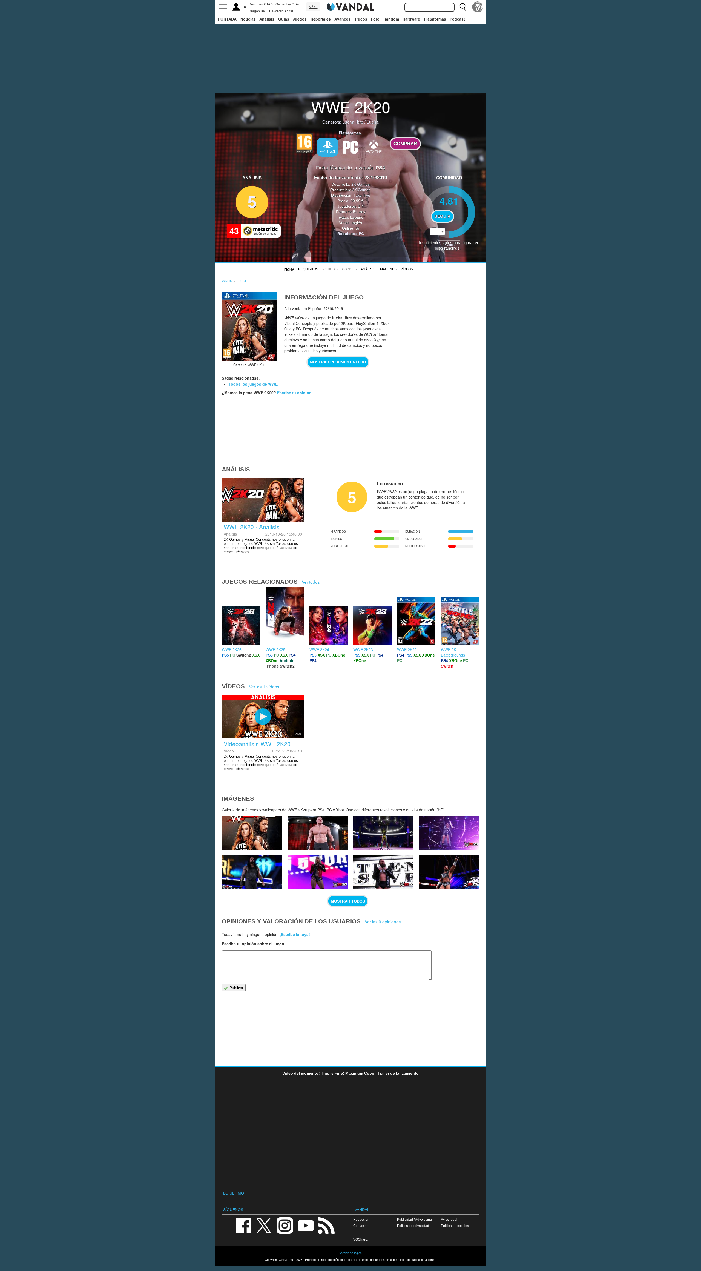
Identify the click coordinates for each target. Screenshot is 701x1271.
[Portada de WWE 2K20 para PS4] (249, 326)
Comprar (405, 143)
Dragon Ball (257, 11)
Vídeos (407, 269)
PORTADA (227, 19)
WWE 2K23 (363, 649)
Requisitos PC (350, 233)
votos (449, 244)
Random (391, 19)
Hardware (411, 19)
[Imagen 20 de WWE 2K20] (252, 872)
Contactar (360, 1225)
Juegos (300, 19)
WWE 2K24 (319, 649)
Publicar (235, 988)
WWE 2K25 (275, 649)
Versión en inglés (350, 1253)
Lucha (373, 122)
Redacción (361, 1219)
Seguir (442, 216)
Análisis (266, 19)
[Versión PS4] (327, 147)
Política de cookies (455, 1225)
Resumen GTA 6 (261, 4)
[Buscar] (463, 7)
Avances (342, 19)
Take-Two (362, 195)
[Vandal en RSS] (326, 1225)
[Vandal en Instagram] (285, 1225)
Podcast (457, 19)
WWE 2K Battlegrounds (453, 652)
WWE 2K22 (407, 649)
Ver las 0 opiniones (383, 921)
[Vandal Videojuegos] (350, 6)
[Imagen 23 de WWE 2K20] (318, 833)
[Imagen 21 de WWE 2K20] (449, 833)
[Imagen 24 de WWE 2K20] (252, 833)
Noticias (248, 19)
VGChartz (360, 1239)
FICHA (289, 270)
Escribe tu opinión (294, 392)
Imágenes (388, 269)
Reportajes (321, 19)
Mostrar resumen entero (338, 362)
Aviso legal (449, 1219)
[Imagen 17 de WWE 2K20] (449, 872)
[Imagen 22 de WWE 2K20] (383, 833)
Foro (375, 19)
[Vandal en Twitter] (264, 1225)
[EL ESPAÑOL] (477, 6)
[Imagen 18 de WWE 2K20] (383, 872)
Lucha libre (352, 122)
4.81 (449, 201)
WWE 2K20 (350, 107)
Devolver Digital (281, 11)
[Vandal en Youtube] (305, 1225)
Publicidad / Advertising (414, 1219)
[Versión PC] (350, 146)
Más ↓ (313, 7)
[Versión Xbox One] (373, 146)
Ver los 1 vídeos (264, 686)
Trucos (360, 19)
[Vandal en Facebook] (243, 1225)
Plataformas (435, 19)
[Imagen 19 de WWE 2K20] (318, 872)
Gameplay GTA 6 (287, 4)
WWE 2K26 (232, 649)
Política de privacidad (413, 1225)
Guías (283, 19)
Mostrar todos (348, 901)
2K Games (360, 184)
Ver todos (311, 582)
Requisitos (308, 269)
